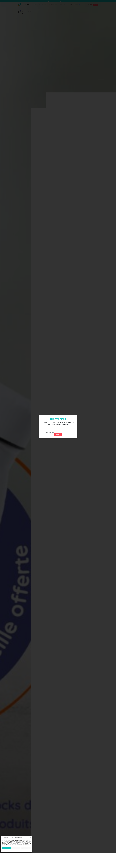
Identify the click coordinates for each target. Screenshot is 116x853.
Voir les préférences (26, 848)
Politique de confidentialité (16, 850)
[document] (58, 426)
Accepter (6, 848)
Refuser (16, 848)
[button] (30, 837)
